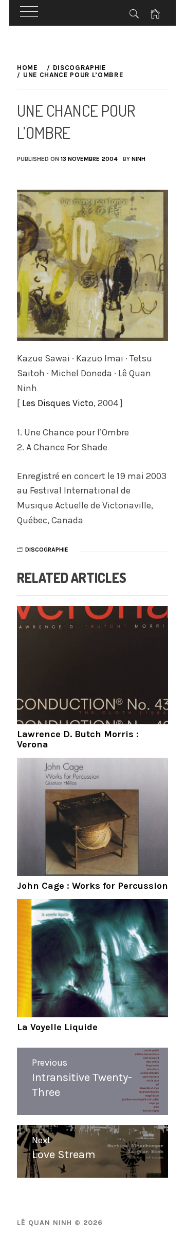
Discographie (46, 549)
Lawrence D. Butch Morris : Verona (78, 739)
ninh (138, 158)
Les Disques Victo (58, 403)
